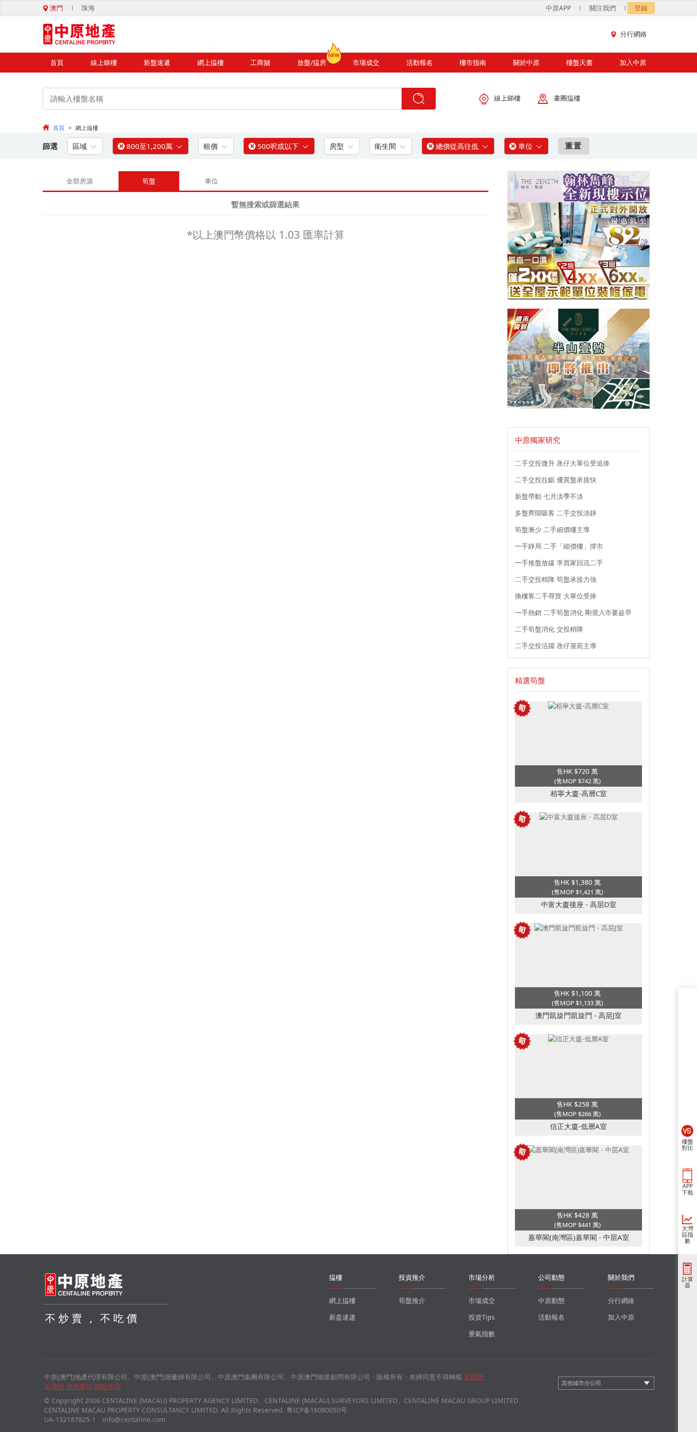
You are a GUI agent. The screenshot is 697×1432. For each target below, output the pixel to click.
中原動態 (551, 1300)
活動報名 (419, 62)
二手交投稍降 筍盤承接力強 (555, 579)
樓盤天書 (579, 62)
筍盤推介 (412, 1300)
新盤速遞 (157, 62)
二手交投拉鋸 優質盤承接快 (555, 479)
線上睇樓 (104, 62)
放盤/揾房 (311, 62)
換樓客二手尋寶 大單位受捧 (555, 595)
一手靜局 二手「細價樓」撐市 (559, 546)
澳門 (55, 7)
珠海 (88, 7)
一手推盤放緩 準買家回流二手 (559, 562)
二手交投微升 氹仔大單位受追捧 (562, 463)
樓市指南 (472, 62)
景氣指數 (481, 1333)
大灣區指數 (687, 1234)
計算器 (687, 1282)
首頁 (57, 62)
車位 (211, 180)
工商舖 (260, 62)
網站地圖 (107, 1386)
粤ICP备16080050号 (316, 1409)
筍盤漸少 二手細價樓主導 (552, 529)
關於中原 (526, 62)
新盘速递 (342, 1317)
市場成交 (366, 62)
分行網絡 (633, 33)
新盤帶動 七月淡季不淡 (549, 496)
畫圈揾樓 (567, 97)
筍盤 (149, 180)
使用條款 (79, 1386)
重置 (573, 145)
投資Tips (481, 1317)
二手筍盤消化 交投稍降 (549, 628)
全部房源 (79, 180)
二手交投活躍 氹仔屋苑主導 (555, 645)
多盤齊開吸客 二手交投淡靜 (555, 512)
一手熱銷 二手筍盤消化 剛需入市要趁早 (573, 612)
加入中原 (633, 62)
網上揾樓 (210, 62)
